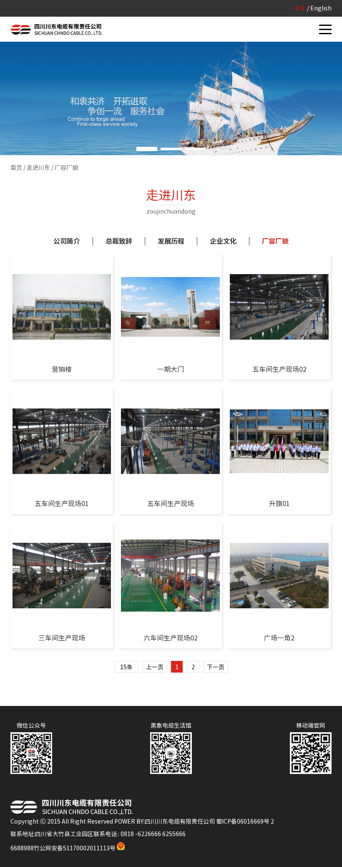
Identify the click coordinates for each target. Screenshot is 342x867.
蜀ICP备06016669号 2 (245, 821)
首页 (16, 168)
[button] (146, 149)
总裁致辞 (119, 241)
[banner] (171, 98)
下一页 (215, 667)
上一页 (154, 667)
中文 (300, 8)
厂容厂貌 (275, 241)
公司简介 (66, 241)
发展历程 (171, 241)
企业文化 (223, 241)
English (321, 8)
